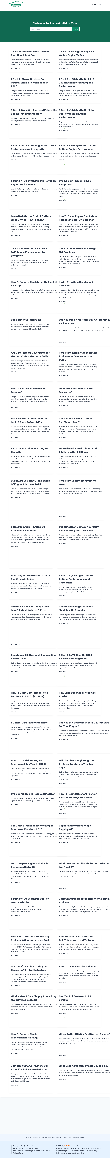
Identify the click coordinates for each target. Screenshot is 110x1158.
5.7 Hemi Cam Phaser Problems (29, 722)
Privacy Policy (67, 1137)
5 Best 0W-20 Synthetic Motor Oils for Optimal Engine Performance (77, 114)
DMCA (82, 1137)
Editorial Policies (46, 1137)
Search (76, 29)
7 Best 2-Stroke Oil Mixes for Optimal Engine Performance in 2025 (29, 83)
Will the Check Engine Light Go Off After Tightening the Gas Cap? (77, 764)
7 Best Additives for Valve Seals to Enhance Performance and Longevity (29, 252)
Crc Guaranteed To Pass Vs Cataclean (33, 793)
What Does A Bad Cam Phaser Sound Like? (83, 1065)
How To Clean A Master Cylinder (77, 966)
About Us (28, 1137)
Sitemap (58, 1137)
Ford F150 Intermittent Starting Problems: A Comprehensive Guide (78, 356)
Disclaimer (76, 1137)
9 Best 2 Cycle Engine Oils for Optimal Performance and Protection (76, 579)
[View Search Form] (100, 4)
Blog (53, 1137)
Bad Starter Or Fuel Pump (26, 319)
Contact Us (36, 1137)
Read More (15, 68)
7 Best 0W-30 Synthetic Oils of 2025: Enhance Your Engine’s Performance (77, 83)
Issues (94, 4)
